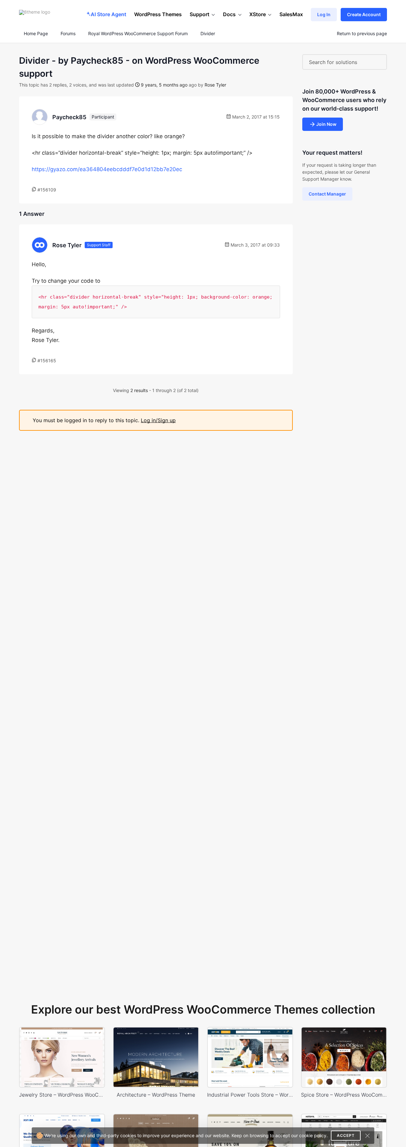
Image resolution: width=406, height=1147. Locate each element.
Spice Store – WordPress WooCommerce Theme (344, 1095)
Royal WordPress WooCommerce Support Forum (138, 33)
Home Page (35, 33)
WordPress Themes (158, 14)
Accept (346, 1135)
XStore (257, 14)
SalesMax (291, 14)
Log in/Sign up (158, 420)
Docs (229, 14)
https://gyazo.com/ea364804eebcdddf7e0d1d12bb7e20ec (107, 169)
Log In (324, 14)
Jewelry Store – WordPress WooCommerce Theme (62, 1095)
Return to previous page (362, 33)
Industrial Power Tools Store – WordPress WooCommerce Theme (250, 1095)
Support (199, 14)
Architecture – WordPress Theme (156, 1095)
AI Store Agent (108, 14)
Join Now (326, 124)
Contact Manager (327, 194)
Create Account (364, 14)
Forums (68, 33)
